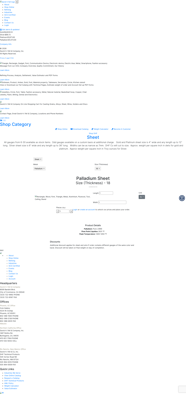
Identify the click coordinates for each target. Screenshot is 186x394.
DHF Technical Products (14, 381)
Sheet (93, 137)
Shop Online (9, 7)
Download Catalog (80, 129)
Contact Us (9, 23)
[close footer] (2, 393)
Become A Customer (122, 129)
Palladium (39, 168)
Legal (7, 58)
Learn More (4, 70)
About (6, 4)
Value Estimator (10, 388)
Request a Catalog (11, 378)
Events (7, 17)
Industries (8, 12)
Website (3, 324)
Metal (35, 164)
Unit (140, 193)
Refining (7, 10)
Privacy (2, 58)
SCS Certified (10, 15)
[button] (182, 198)
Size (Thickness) (101, 164)
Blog (6, 20)
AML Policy (8, 383)
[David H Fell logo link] (8, 2)
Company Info (6, 44)
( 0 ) (4, 120)
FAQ (12, 58)
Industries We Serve (12, 373)
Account (12, 279)
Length (96, 193)
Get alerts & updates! (10, 29)
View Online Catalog (12, 375)
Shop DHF (93, 133)
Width (95, 202)
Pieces (61, 207)
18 (97, 168)
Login (6, 25)
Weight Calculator (100, 129)
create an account (87, 209)
